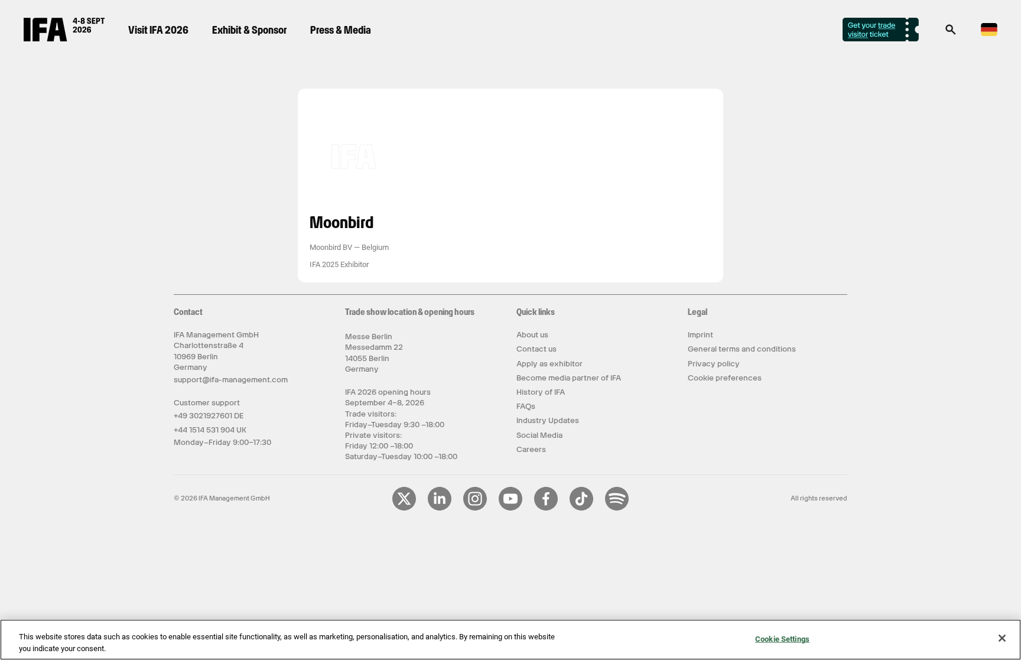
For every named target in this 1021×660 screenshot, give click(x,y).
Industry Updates (547, 420)
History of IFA (540, 392)
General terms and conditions (742, 348)
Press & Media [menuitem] (340, 30)
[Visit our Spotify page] (617, 508)
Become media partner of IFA (568, 377)
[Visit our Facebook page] (546, 508)
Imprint (700, 334)
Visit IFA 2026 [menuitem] (158, 30)
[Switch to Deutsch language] (989, 34)
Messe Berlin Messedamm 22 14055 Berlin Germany (374, 352)
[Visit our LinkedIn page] (439, 508)
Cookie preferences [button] (725, 377)
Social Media (539, 435)
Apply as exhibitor (549, 363)
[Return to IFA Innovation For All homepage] (64, 38)
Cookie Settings (782, 639)
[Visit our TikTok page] (581, 508)
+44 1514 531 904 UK (210, 429)
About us (532, 334)
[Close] (1002, 638)
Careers (531, 449)
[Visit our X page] (404, 508)
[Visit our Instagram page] (475, 508)
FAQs (525, 406)
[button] (950, 33)
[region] (510, 639)
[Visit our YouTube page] (510, 508)
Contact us (536, 348)
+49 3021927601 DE (208, 415)
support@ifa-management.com (231, 379)
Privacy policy (714, 363)
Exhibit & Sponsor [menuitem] (249, 30)
